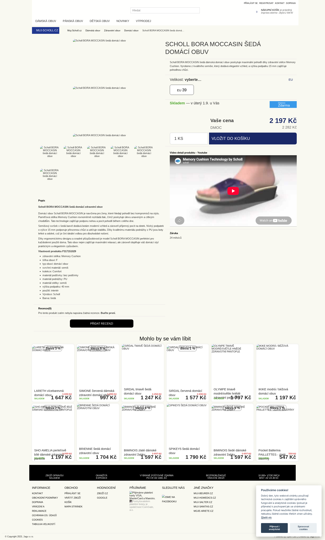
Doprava (291, 3)
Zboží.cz (102, 493)
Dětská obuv (100, 21)
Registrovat (266, 3)
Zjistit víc (266, 517)
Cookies (37, 519)
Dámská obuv (45, 21)
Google (102, 497)
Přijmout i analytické (274, 528)
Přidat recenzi (101, 323)
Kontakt (279, 3)
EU (291, 79)
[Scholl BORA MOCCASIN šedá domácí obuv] (37, 83)
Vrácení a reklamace (39, 508)
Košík (68, 502)
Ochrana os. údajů (44, 515)
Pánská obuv (73, 21)
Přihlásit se (251, 3)
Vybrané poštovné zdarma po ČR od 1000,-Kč (157, 476)
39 (182, 90)
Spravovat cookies (303, 528)
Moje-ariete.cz (203, 511)
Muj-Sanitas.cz (203, 506)
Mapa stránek (73, 506)
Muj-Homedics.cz (205, 497)
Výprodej (143, 21)
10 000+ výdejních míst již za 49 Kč (268, 476)
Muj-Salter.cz (203, 502)
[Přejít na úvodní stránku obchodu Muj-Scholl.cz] (50, 7)
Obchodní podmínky (45, 497)
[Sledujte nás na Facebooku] (174, 499)
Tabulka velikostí (43, 524)
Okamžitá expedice (101, 476)
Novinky (122, 21)
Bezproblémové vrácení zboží (216, 476)
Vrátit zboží (72, 497)
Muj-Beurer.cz (203, 493)
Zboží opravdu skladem (54, 476)
